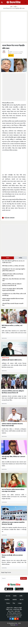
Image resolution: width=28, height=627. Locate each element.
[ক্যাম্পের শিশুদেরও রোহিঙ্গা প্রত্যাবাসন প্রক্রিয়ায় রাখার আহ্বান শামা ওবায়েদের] (14, 480)
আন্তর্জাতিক (7, 599)
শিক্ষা (14, 603)
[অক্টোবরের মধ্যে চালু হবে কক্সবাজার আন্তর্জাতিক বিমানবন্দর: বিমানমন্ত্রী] (14, 513)
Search (24, 578)
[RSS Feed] (15, 619)
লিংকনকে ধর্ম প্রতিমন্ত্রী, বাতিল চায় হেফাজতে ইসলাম (12, 556)
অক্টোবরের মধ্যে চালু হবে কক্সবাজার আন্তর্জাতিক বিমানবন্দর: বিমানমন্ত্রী (13, 523)
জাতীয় (15, 6)
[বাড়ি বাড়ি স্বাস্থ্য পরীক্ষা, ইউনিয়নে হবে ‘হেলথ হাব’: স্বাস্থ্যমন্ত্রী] (14, 447)
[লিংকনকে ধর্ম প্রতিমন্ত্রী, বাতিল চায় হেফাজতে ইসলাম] (14, 545)
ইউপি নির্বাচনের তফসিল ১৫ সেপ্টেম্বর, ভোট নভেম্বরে (13, 266)
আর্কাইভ (15, 596)
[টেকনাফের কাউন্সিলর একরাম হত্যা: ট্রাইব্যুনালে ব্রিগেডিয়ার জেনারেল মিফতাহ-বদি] (14, 381)
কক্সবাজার (14, 599)
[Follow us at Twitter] (13, 619)
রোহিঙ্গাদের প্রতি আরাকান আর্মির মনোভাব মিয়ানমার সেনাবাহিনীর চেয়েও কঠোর (12, 359)
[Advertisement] (14, 26)
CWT (17, 625)
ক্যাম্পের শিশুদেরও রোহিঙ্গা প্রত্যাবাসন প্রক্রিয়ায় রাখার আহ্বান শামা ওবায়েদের (13, 490)
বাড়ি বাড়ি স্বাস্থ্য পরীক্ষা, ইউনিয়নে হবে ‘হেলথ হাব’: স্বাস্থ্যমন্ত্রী (13, 457)
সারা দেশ (21, 599)
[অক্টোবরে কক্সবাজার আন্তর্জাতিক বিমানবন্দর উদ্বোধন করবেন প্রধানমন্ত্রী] (14, 414)
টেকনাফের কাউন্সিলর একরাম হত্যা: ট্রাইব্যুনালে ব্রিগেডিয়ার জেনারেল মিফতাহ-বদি (13, 392)
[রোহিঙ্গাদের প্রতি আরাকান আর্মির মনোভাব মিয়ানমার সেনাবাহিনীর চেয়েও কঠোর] (14, 349)
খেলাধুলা (20, 603)
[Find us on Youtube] (18, 619)
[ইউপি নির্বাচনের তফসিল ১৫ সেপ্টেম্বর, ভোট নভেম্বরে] (14, 316)
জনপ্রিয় (20, 258)
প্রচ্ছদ (11, 6)
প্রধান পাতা (8, 596)
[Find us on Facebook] (10, 619)
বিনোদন (8, 603)
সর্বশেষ (7, 258)
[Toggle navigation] (26, 2)
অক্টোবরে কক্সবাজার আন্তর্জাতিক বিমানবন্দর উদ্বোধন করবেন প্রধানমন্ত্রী (12, 424)
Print (11, 55)
